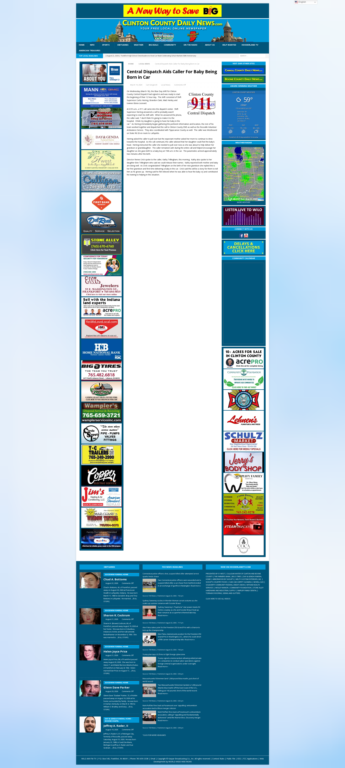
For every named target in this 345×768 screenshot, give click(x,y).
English (302, 2)
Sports (106, 45)
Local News (165, 85)
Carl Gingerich (151, 85)
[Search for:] (252, 55)
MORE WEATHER (243, 202)
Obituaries (122, 45)
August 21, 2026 (112, 619)
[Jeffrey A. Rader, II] (90, 732)
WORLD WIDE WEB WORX (180, 761)
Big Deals (153, 45)
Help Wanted (229, 45)
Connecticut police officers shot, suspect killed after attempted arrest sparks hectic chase (171, 575)
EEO (239, 758)
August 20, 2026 (112, 691)
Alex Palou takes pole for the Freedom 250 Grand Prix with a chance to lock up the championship (171, 628)
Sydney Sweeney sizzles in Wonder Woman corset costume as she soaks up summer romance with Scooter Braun (170, 602)
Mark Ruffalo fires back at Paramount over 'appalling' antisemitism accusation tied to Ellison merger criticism (170, 706)
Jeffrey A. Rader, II (118, 722)
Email (153, 758)
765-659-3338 (142, 758)
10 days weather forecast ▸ (243, 137)
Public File (231, 758)
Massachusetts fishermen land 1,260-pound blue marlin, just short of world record (171, 680)
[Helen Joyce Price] (90, 658)
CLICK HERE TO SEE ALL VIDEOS (218, 598)
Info (92, 45)
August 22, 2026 (112, 583)
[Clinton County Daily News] (172, 30)
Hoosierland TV (250, 45)
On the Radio (190, 45)
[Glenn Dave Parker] (90, 694)
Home (81, 45)
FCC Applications (250, 758)
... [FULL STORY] (122, 637)
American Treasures (89, 50)
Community (170, 45)
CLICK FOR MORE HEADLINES (154, 735)
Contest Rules (218, 758)
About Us (210, 45)
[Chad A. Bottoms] (90, 586)
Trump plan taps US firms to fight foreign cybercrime (164, 654)
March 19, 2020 (136, 85)
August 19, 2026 (112, 729)
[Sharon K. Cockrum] (90, 622)
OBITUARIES (109, 567)
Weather (138, 45)
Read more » (196, 586)
